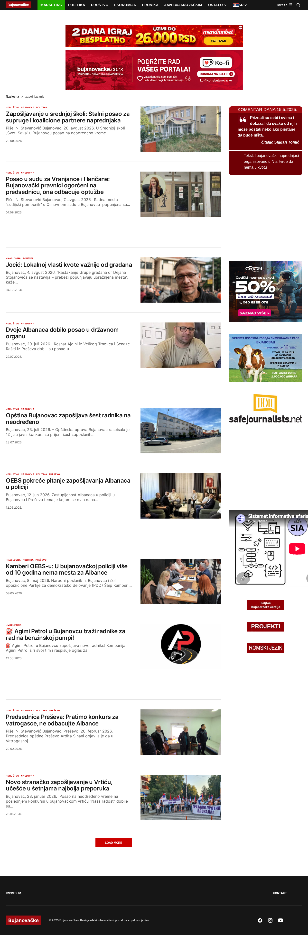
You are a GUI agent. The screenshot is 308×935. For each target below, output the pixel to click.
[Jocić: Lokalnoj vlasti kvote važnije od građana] (180, 280)
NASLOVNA (27, 107)
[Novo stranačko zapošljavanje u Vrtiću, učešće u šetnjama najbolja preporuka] (180, 797)
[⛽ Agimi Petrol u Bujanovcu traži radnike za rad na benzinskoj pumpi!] (180, 646)
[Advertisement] (114, 226)
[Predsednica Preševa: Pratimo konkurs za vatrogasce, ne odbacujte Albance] (180, 732)
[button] (298, 5)
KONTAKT (280, 893)
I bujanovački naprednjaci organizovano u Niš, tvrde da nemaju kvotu (271, 161)
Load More (113, 842)
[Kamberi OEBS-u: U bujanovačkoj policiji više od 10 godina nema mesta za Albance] (180, 581)
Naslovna (12, 96)
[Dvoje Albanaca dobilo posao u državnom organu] (180, 345)
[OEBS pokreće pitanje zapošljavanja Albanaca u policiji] (180, 496)
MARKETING (15, 625)
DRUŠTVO (13, 107)
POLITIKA (41, 107)
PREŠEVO (54, 474)
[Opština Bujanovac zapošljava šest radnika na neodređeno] (180, 430)
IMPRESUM (13, 893)
